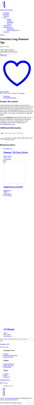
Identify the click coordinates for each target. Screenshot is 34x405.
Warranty (6, 354)
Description (6, 96)
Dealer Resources (8, 365)
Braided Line (10, 28)
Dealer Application (8, 364)
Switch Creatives (16, 403)
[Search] (4, 5)
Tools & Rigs (7, 25)
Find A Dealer (7, 367)
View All (9, 24)
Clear (15, 51)
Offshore (9, 21)
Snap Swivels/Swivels (13, 30)
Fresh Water (10, 22)
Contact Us (6, 377)
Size (2, 49)
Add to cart (3, 55)
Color (1, 51)
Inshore (9, 19)
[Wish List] (4, 2)
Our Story (6, 374)
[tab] (18, 96)
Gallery (5, 375)
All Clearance (21, 93)
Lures (5, 17)
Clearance (6, 32)
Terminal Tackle (7, 27)
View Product (7, 159)
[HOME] (6, 10)
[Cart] (4, 7)
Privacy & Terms (8, 357)
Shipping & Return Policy (10, 355)
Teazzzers (6, 16)
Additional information (9, 98)
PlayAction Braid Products (12, 398)
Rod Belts (6, 13)
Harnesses (6, 14)
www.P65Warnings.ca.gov (7, 124)
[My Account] (4, 3)
